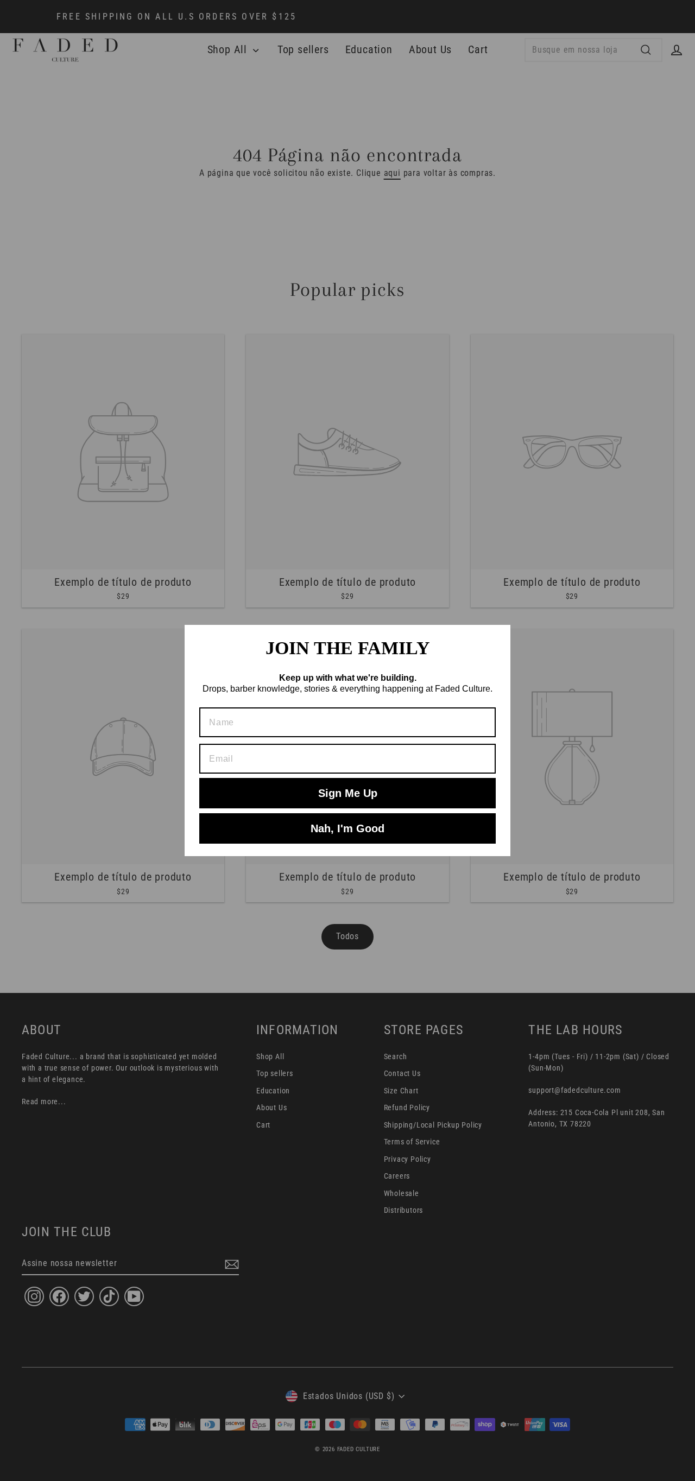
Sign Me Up (347, 793)
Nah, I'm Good (347, 828)
